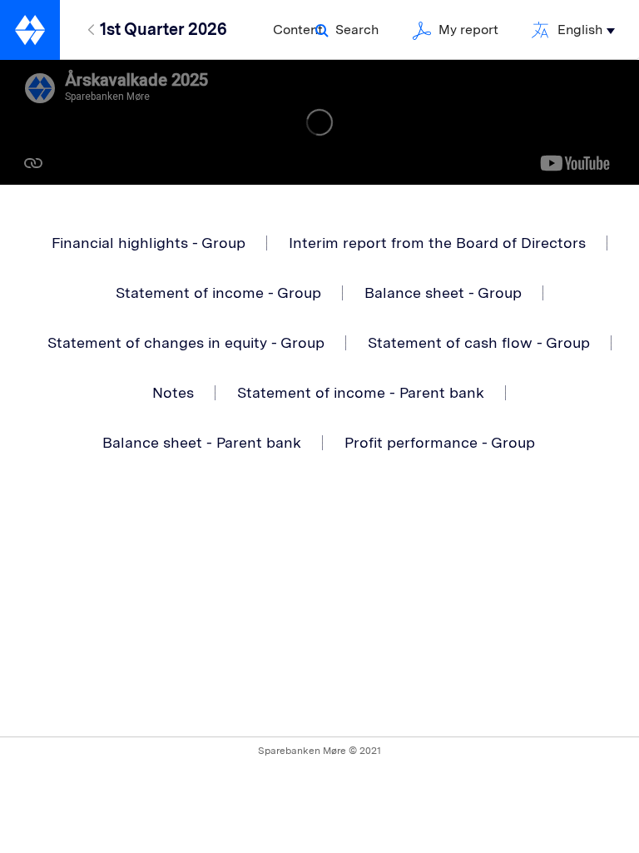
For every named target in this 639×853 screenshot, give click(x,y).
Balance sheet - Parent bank (201, 442)
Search (357, 29)
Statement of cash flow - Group (479, 342)
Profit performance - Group (439, 442)
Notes (173, 392)
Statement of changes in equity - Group (185, 342)
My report (468, 29)
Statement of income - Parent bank (360, 392)
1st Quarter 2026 (163, 29)
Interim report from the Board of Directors (437, 242)
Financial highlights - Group (148, 242)
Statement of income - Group (218, 292)
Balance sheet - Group (443, 292)
